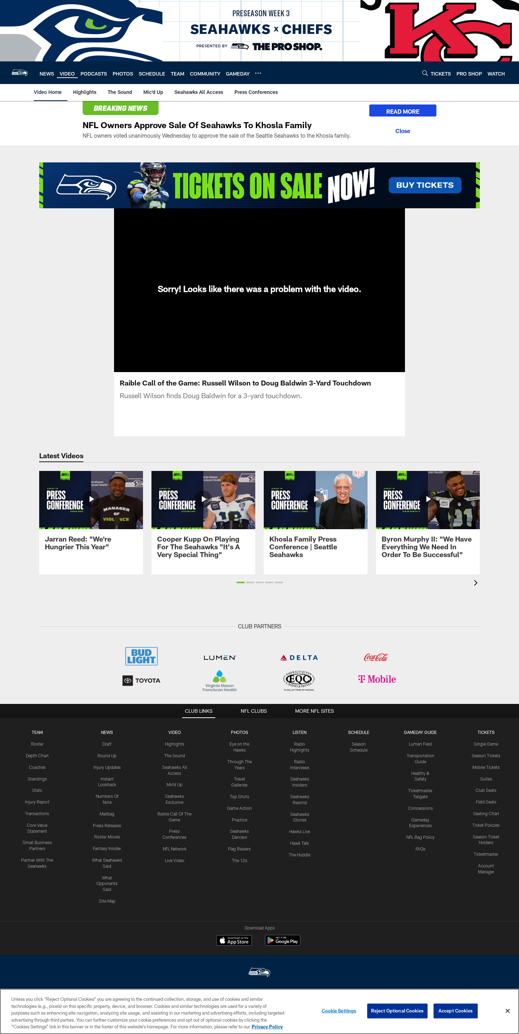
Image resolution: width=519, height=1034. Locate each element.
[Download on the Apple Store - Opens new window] (234, 941)
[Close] (402, 130)
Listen (299, 732)
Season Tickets (486, 755)
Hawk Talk (299, 843)
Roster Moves (107, 836)
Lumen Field (420, 743)
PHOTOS (239, 732)
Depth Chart (37, 755)
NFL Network (174, 848)
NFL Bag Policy (420, 837)
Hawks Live (299, 831)
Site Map (107, 900)
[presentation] (477, 583)
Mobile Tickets (486, 767)
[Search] (425, 73)
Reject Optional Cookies (397, 1011)
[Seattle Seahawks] (259, 973)
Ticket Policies (486, 825)
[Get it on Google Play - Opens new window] (282, 943)
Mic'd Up (175, 784)
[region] (259, 1011)
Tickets (486, 732)
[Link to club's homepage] (19, 72)
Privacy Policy (267, 1026)
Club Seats (486, 790)
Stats (37, 790)
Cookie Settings (339, 1011)
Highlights (174, 743)
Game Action (239, 808)
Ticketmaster (486, 853)
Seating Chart (486, 813)
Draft (107, 743)
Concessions (420, 808)
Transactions (37, 813)
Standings (37, 778)
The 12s (239, 860)
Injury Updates (107, 767)
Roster (37, 743)
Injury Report (37, 801)
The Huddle (299, 854)
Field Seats (486, 801)
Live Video (174, 860)
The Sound (174, 755)
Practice (239, 819)
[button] (240, 582)
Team (37, 732)
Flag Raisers (239, 848)
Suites (486, 778)
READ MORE (402, 111)
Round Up (107, 755)
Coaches (37, 767)
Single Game (486, 743)
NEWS (107, 732)
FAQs (420, 848)
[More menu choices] (258, 73)
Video (174, 732)
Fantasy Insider (107, 848)
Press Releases (107, 825)
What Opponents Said (107, 883)
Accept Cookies (456, 1011)
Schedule (358, 732)
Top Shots (239, 796)
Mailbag (107, 813)
